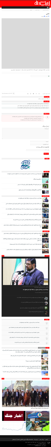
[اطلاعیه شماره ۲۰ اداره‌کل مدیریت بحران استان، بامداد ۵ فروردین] (14, 416)
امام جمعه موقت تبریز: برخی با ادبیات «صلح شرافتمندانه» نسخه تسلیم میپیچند (25, 244)
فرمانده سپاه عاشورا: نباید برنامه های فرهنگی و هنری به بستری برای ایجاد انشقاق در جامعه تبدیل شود (22, 226)
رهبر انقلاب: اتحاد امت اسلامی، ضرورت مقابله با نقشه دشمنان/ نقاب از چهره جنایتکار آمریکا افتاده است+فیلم (22, 239)
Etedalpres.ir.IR (38, 445)
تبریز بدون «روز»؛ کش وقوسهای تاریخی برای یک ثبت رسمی (29, 184)
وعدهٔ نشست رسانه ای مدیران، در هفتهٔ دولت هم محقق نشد (37, 103)
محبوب (47, 348)
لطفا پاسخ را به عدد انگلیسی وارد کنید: (42, 147)
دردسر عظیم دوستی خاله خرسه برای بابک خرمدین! (36, 311)
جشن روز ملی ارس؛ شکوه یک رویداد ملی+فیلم (40, 408)
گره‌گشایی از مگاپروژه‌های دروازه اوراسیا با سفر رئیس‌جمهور (30, 190)
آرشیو (3, 255)
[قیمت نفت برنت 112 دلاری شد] (14, 426)
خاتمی (47, 14)
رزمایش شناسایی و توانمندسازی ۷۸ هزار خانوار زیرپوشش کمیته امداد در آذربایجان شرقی (24, 214)
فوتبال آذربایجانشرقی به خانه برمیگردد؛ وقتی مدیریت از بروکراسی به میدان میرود (32, 308)
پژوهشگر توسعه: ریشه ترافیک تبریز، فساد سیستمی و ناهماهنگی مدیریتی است (32, 302)
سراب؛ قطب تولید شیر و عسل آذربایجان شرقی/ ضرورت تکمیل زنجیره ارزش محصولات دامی (32, 105)
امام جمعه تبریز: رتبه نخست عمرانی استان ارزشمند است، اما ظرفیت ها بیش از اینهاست (24, 174)
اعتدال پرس (13, 70)
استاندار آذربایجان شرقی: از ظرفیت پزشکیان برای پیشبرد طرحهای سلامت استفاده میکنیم (24, 249)
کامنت (40, 348)
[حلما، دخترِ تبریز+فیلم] (37, 426)
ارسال (47, 16)
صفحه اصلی (37, 10)
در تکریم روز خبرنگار (37, 179)
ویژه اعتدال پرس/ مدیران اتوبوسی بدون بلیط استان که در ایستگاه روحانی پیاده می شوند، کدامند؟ (22, 372)
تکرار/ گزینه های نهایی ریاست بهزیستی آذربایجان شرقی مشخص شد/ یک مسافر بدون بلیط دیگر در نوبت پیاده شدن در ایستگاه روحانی (21, 367)
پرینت (42, 16)
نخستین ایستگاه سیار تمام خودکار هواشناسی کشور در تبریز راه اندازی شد (27, 220)
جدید (44, 348)
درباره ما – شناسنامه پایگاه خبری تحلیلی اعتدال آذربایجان (25, 439)
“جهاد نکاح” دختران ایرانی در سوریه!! (33, 361)
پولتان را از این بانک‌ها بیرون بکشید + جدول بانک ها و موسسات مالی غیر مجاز (26, 355)
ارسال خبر (41, 439)
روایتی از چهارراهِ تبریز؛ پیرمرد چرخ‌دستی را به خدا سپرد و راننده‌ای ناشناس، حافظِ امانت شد (33, 107)
